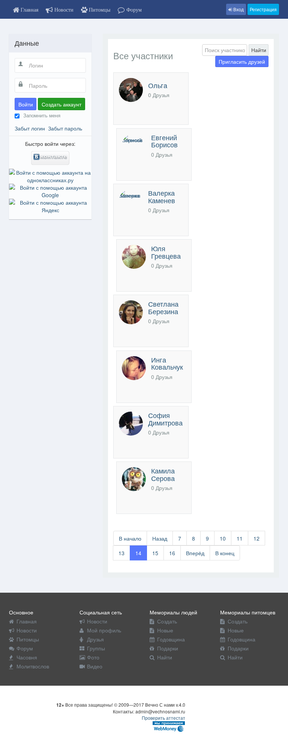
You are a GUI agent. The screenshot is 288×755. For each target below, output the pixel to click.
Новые (165, 630)
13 (121, 553)
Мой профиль (104, 630)
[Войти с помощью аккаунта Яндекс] (50, 205)
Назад (159, 538)
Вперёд (195, 553)
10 (223, 538)
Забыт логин (30, 128)
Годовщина (171, 639)
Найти (258, 50)
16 (172, 553)
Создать (167, 621)
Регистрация (263, 9)
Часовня (26, 657)
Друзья (95, 639)
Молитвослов (32, 666)
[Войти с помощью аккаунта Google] (50, 190)
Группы (96, 648)
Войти (25, 104)
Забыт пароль (65, 128)
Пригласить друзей (242, 61)
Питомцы (27, 639)
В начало (130, 538)
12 (257, 538)
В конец (224, 553)
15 (155, 553)
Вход (238, 9)
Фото (93, 657)
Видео (94, 666)
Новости (26, 630)
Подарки (167, 648)
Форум (24, 648)
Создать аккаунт (61, 104)
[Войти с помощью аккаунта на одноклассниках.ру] (50, 175)
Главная (26, 621)
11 (240, 538)
